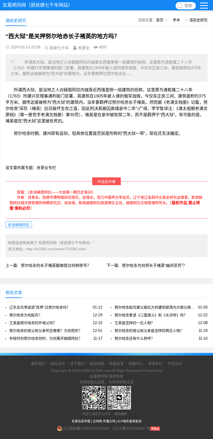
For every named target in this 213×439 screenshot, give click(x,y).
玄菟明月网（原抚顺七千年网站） (38, 5)
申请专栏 (155, 363)
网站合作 (58, 363)
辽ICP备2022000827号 (131, 428)
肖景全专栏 (46, 167)
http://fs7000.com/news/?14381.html (56, 249)
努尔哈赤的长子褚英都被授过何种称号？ (56, 265)
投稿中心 (136, 363)
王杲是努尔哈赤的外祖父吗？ (33, 323)
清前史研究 (198, 20)
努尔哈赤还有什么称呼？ (135, 338)
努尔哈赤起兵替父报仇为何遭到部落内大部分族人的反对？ (155, 307)
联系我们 (38, 363)
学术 (176, 20)
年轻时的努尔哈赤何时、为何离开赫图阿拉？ (45, 338)
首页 (159, 20)
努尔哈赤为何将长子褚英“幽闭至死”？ (154, 265)
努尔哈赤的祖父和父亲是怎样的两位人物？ (149, 331)
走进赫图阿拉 (19, 225)
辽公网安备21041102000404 (85, 428)
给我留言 (116, 363)
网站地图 (97, 363)
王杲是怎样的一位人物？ (135, 323)
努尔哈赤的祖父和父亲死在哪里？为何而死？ (45, 331)
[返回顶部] (202, 389)
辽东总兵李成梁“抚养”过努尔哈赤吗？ (39, 307)
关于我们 (77, 363)
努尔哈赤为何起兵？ (25, 315)
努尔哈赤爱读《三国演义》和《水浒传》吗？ (151, 315)
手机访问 (175, 363)
